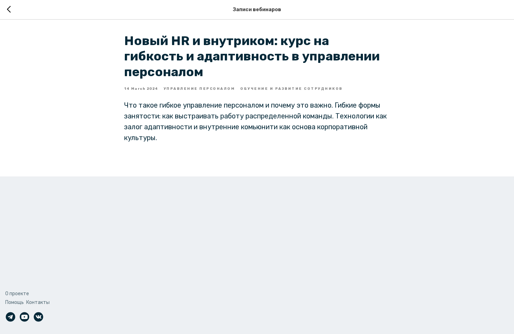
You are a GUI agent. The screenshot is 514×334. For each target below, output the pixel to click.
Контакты (38, 302)
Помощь (14, 302)
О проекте (17, 294)
